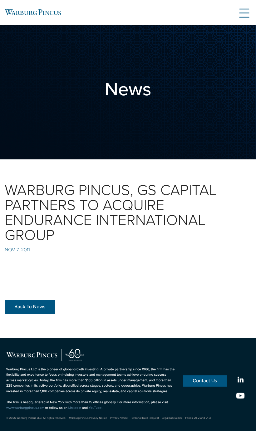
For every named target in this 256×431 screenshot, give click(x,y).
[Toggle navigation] (242, 12)
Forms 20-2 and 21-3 (198, 418)
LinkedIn (74, 407)
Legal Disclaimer (172, 418)
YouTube (95, 407)
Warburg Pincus (33, 12)
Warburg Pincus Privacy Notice (88, 418)
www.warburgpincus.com (25, 407)
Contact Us (205, 380)
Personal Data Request (145, 418)
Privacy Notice (119, 418)
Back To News (30, 306)
